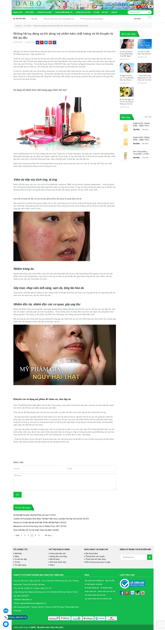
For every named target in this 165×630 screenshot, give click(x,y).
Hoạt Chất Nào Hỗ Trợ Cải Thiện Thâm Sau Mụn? (32, 530)
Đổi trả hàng (54, 559)
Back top (153, 502)
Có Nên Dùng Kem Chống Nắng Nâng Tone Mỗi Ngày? (126, 53)
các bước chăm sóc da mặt (95, 595)
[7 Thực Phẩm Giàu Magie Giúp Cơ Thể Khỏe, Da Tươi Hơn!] (145, 68)
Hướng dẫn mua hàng (58, 556)
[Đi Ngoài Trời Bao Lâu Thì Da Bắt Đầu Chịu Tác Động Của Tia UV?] (127, 68)
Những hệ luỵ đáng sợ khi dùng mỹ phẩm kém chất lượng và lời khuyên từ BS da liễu (63, 35)
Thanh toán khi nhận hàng (96, 559)
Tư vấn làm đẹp (21, 559)
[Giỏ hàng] (148, 18)
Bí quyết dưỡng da (92, 587)
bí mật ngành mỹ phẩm (94, 584)
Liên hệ (114, 12)
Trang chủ (17, 12)
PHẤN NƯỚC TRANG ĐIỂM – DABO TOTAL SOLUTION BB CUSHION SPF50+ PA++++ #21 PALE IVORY (141, 138)
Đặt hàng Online (92, 553)
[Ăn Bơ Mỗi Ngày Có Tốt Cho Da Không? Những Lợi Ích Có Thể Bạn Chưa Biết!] (127, 92)
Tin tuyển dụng (20, 565)
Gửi (17, 494)
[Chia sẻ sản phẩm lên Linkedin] (37, 42)
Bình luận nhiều (129, 33)
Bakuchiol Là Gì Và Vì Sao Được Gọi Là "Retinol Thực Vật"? (36, 526)
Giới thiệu (29, 12)
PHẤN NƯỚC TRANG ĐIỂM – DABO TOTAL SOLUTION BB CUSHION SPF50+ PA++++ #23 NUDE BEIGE (141, 124)
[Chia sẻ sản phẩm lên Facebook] (54, 42)
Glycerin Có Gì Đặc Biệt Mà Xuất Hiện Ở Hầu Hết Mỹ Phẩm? (36, 522)
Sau (49, 535)
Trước (17, 535)
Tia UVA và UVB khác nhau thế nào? (144, 52)
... (42, 535)
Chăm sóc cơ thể (83, 12)
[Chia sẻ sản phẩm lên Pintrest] (41, 42)
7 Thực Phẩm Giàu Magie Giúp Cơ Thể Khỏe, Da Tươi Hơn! (144, 77)
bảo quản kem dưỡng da (94, 580)
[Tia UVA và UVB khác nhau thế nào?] (145, 44)
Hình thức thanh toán (58, 562)
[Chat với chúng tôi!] (6, 624)
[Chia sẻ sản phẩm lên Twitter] (46, 42)
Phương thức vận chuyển (95, 556)
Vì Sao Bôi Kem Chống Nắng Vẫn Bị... (72, 19)
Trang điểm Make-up (64, 12)
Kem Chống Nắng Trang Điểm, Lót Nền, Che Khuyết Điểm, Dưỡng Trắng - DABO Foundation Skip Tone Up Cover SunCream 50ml (141, 152)
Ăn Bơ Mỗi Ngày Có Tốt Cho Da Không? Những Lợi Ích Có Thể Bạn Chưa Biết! (127, 101)
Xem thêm (148, 117)
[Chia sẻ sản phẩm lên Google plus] (50, 42)
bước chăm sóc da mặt (106, 591)
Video (17, 556)
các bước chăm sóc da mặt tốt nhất (98, 598)
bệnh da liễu (110, 580)
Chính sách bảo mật (57, 553)
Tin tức (105, 12)
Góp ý (52, 565)
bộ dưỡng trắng (106, 587)
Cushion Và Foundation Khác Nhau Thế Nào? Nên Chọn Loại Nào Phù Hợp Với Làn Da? (47, 519)
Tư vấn (96, 12)
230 (46, 535)
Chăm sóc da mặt (44, 12)
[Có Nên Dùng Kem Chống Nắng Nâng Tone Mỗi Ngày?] (127, 44)
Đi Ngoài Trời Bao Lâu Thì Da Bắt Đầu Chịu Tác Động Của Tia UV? (127, 77)
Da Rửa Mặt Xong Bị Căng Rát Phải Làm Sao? (31, 515)
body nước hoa (90, 591)
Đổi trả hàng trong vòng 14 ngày (98, 562)
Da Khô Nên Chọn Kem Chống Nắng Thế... (37, 19)
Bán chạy (126, 117)
